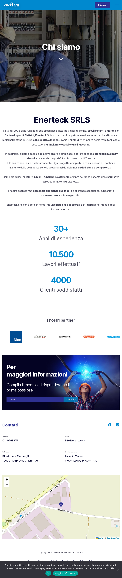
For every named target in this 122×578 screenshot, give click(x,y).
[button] (61, 504)
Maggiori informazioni (65, 573)
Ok (48, 573)
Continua (71, 399)
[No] (118, 569)
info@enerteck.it (75, 440)
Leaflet (100, 538)
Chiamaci (102, 5)
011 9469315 (10, 440)
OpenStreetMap (113, 538)
